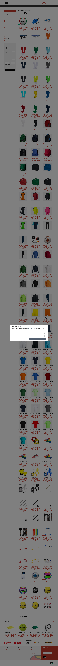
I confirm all (38, 339)
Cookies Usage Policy (31, 328)
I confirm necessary (20, 339)
